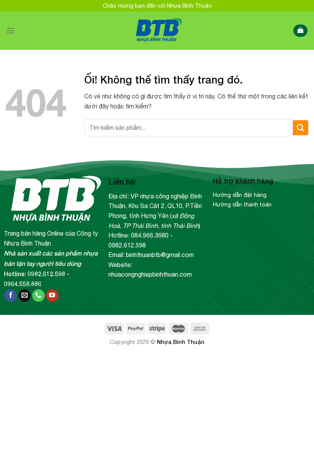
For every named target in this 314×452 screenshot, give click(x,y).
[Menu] (10, 30)
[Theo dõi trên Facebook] (10, 295)
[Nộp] (300, 127)
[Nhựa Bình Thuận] (157, 31)
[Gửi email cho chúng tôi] (24, 295)
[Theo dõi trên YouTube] (52, 295)
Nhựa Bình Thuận (180, 342)
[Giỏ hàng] (300, 31)
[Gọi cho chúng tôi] (38, 295)
